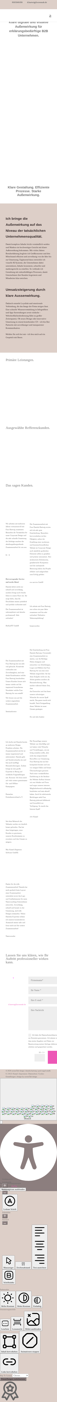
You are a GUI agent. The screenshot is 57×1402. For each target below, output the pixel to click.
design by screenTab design (27, 1077)
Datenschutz (32, 1074)
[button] (1, 1122)
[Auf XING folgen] (17, 1018)
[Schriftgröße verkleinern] (4, 1192)
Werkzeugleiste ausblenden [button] (13, 1189)
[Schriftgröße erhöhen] (4, 1186)
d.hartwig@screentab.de (17, 1004)
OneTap (14, 1186)
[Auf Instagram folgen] (10, 1023)
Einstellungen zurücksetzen (13, 1379)
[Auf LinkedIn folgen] (10, 1018)
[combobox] (28, 1099)
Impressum (23, 1074)
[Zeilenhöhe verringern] (4, 1223)
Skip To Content (6, 1376)
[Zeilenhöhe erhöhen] (4, 1216)
